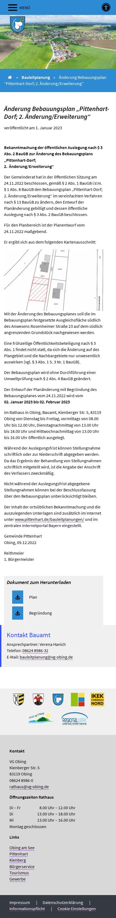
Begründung (40, 613)
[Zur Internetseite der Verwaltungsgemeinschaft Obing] (77, 701)
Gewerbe (17, 879)
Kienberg (17, 860)
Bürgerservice (22, 866)
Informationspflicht (27, 908)
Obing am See (22, 847)
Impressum (19, 902)
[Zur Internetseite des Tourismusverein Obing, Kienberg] (41, 720)
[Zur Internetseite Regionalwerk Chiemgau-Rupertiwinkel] (74, 720)
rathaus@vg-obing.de (29, 786)
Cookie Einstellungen (76, 908)
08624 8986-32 (35, 650)
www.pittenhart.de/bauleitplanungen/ (49, 519)
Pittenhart (18, 853)
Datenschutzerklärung (63, 902)
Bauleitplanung (36, 77)
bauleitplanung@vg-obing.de (46, 657)
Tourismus (19, 872)
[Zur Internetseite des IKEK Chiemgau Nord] (97, 701)
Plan (33, 597)
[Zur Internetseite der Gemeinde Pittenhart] (58, 701)
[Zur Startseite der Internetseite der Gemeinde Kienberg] (38, 701)
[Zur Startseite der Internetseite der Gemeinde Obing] (18, 701)
